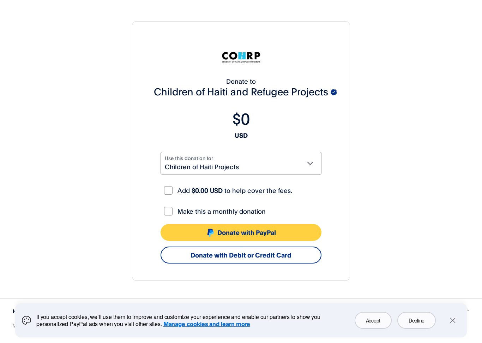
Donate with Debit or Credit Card (241, 255)
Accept (373, 320)
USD (241, 135)
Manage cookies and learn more (206, 323)
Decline (416, 320)
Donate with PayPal (246, 232)
